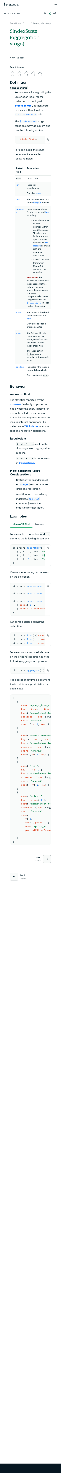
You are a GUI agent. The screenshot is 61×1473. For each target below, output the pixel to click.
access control (23, 105)
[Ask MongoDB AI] (50, 13)
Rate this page (17, 67)
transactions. (27, 462)
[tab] (21, 524)
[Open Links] (55, 4)
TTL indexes (31, 426)
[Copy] (48, 139)
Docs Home (15, 23)
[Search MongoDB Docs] (45, 13)
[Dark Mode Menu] (55, 13)
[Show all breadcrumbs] (27, 23)
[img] (12, 73)
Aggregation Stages (42, 23)
